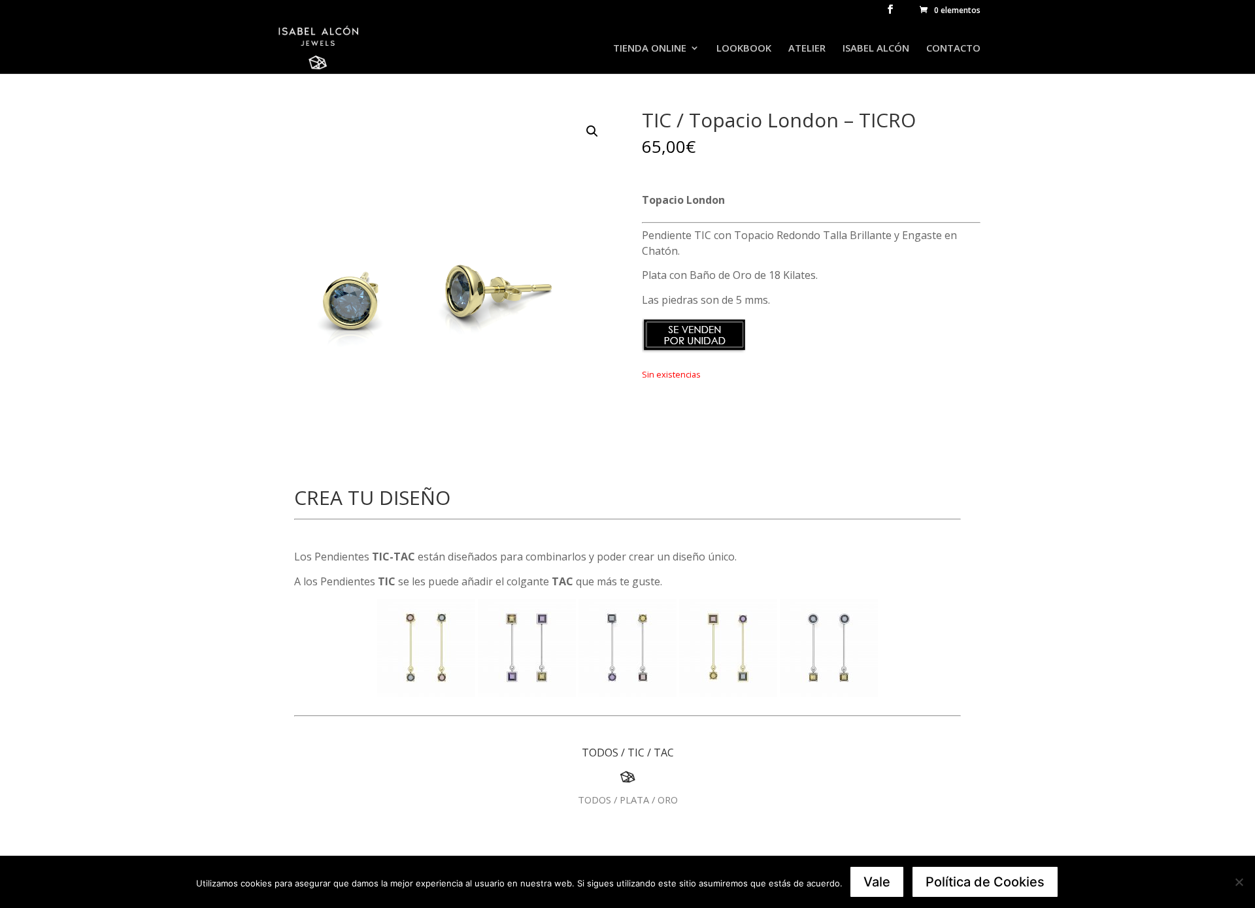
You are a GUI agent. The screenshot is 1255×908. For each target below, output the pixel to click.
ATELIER (807, 48)
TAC (664, 752)
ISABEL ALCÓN (876, 48)
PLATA (634, 799)
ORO (668, 799)
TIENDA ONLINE (649, 48)
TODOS (600, 752)
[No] (1238, 881)
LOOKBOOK (743, 48)
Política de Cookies (985, 882)
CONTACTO (953, 48)
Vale (876, 882)
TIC (636, 752)
